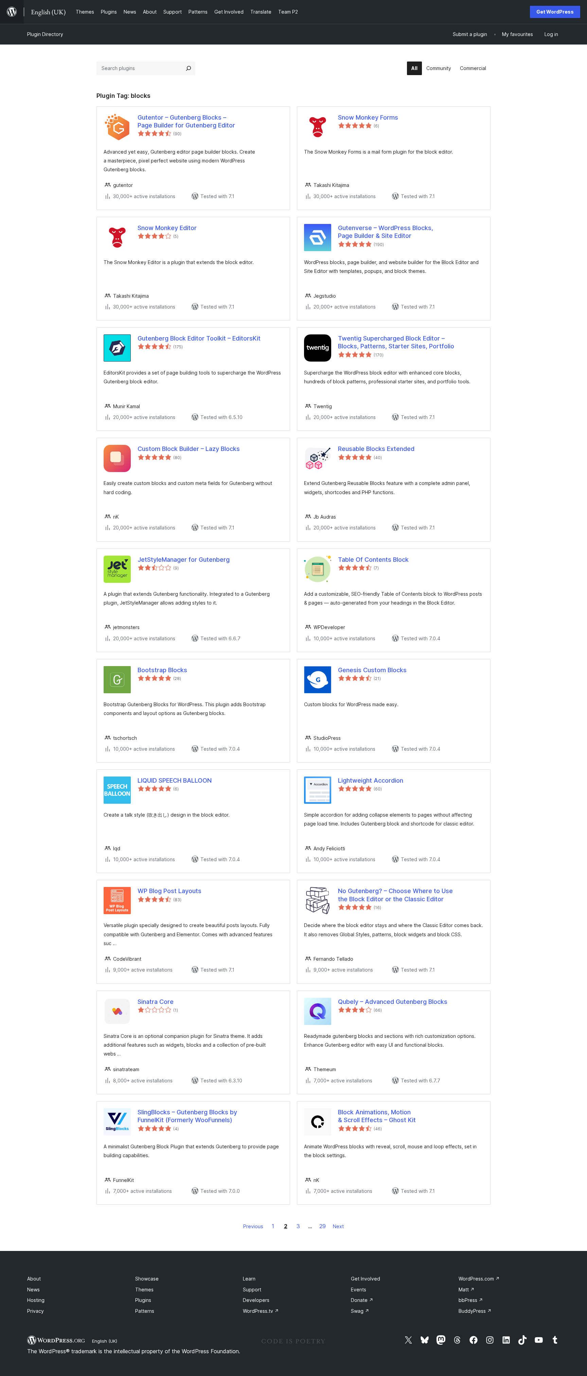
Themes (144, 1289)
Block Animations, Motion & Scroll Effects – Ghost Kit (377, 1116)
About (34, 1279)
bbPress (471, 1300)
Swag (360, 1311)
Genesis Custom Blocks (372, 670)
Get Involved (365, 1279)
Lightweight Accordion (370, 780)
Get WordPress (555, 12)
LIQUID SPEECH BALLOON (175, 780)
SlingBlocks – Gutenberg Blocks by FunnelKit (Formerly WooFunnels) (187, 1116)
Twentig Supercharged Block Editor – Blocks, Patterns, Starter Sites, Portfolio (396, 342)
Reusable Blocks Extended (376, 448)
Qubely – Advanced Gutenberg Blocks (392, 1001)
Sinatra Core (156, 1001)
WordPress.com (479, 1279)
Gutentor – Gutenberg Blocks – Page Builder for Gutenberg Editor (186, 121)
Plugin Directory (45, 34)
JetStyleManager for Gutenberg (184, 559)
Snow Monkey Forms (368, 117)
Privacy (35, 1311)
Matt (467, 1289)
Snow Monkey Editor (167, 227)
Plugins (143, 1300)
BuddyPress (475, 1311)
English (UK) (104, 1341)
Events (358, 1289)
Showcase (147, 1279)
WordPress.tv (261, 1311)
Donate (362, 1300)
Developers (256, 1300)
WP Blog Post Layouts (169, 890)
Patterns (144, 1311)
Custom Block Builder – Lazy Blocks (189, 448)
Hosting (36, 1300)
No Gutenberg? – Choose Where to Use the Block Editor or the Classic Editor (395, 894)
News (33, 1289)
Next (338, 1226)
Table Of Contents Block (373, 559)
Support (252, 1289)
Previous (253, 1226)
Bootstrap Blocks (162, 670)
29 (322, 1226)
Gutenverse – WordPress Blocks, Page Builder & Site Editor (385, 231)
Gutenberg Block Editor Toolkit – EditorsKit (199, 338)
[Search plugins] (188, 68)
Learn (249, 1279)
